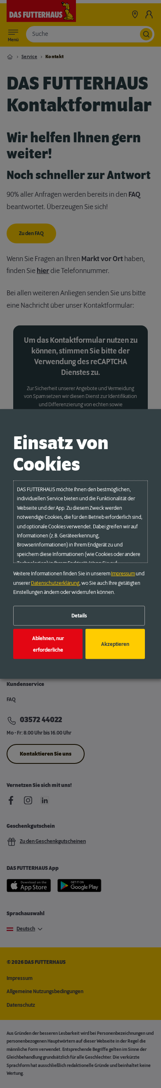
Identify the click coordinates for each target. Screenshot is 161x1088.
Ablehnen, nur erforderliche (48, 643)
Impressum (123, 574)
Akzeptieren (115, 644)
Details (79, 616)
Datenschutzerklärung (55, 583)
